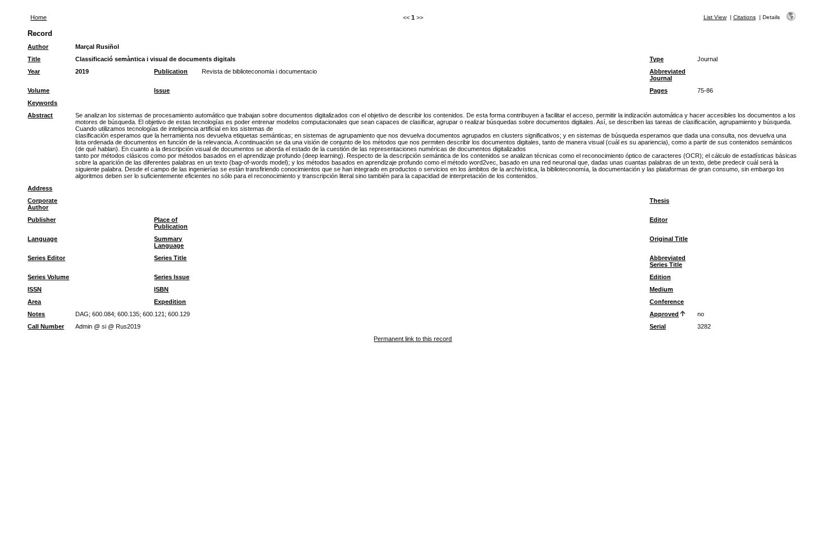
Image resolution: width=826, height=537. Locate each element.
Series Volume (48, 277)
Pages (659, 90)
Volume (38, 90)
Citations (744, 17)
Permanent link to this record (413, 338)
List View (715, 17)
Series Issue (171, 277)
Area (34, 301)
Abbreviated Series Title (668, 261)
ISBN (161, 289)
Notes (36, 314)
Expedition (170, 301)
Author (38, 46)
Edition (660, 277)
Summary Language (169, 242)
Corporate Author (42, 204)
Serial (658, 326)
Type (657, 59)
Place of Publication (171, 223)
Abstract (40, 115)
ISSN (35, 289)
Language (42, 238)
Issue (162, 90)
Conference (667, 301)
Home (38, 17)
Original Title (669, 238)
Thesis (659, 200)
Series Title (170, 257)
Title (34, 59)
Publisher (42, 219)
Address (40, 188)
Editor (659, 219)
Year (34, 71)
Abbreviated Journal (668, 74)
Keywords (42, 102)
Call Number (46, 326)
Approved (664, 314)
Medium (661, 289)
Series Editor (46, 257)
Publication (171, 71)
